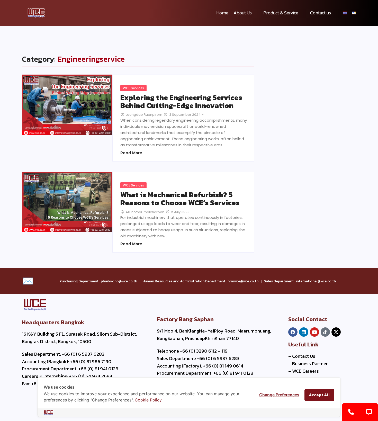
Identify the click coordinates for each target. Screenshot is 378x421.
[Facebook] (293, 332)
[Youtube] (314, 332)
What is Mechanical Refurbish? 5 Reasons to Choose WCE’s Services (179, 199)
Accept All (319, 395)
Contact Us (303, 356)
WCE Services (133, 88)
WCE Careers (305, 371)
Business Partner (310, 363)
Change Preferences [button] (279, 394)
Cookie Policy (148, 399)
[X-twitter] (336, 332)
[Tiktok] (325, 332)
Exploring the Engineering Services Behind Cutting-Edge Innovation (181, 102)
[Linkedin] (303, 332)
